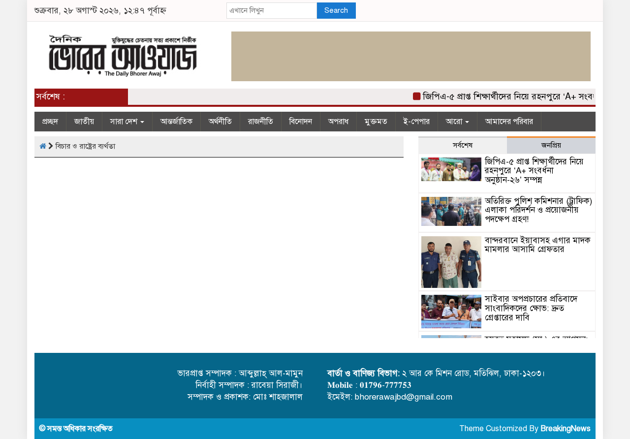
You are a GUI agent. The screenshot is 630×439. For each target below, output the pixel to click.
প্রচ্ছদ (50, 121)
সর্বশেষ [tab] (462, 145)
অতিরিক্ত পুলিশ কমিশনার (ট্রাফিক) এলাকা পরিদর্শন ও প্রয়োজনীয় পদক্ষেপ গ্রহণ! (538, 210)
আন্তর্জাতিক (176, 121)
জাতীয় (84, 121)
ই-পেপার (417, 121)
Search (336, 10)
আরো (455, 121)
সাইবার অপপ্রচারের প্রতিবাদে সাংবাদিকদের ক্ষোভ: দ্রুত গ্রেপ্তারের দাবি (531, 308)
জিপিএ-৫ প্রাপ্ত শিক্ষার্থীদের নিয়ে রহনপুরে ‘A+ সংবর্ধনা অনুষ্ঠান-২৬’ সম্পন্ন (534, 171)
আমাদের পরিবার (509, 121)
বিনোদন (300, 121)
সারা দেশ (124, 121)
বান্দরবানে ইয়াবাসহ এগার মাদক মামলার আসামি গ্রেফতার (538, 245)
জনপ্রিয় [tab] (551, 145)
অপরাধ (338, 121)
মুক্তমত (376, 121)
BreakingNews (565, 429)
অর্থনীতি (220, 121)
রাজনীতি (260, 121)
